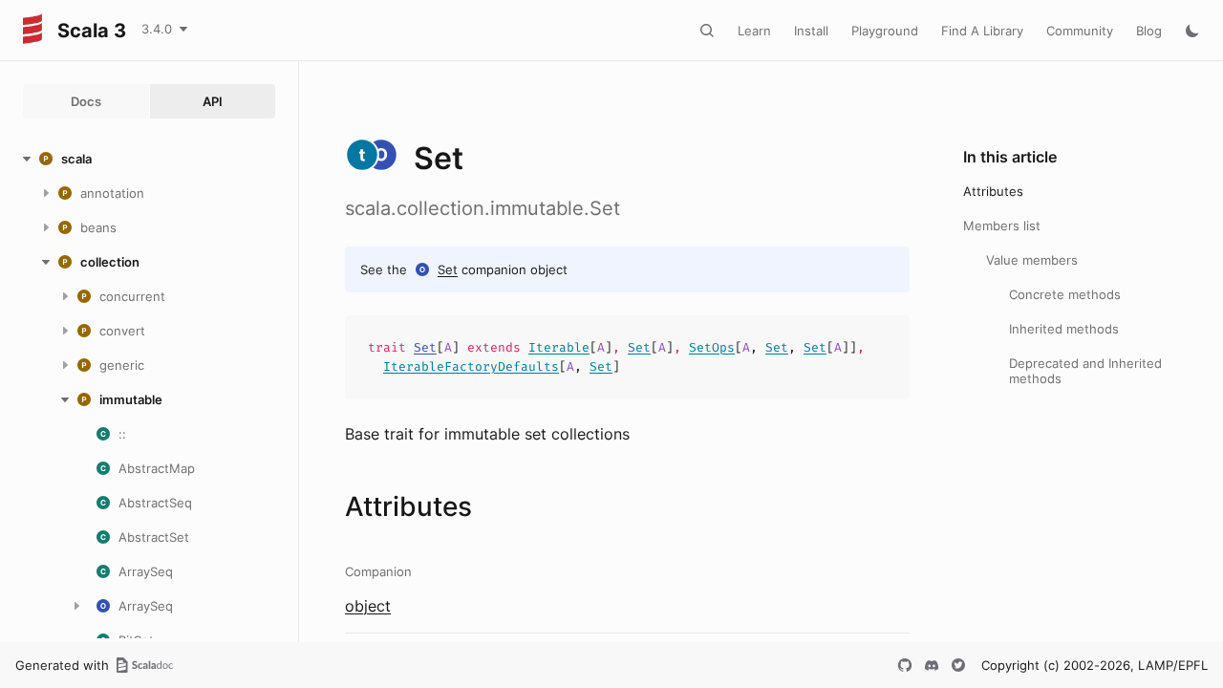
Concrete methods (1065, 294)
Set (448, 269)
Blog (1149, 30)
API (213, 101)
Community (1079, 30)
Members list (1002, 225)
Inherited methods (1064, 328)
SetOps (712, 347)
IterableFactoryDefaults (471, 366)
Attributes (993, 191)
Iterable (559, 347)
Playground (884, 30)
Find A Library (982, 30)
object (368, 605)
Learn (754, 30)
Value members (1032, 260)
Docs (86, 101)
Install (811, 30)
